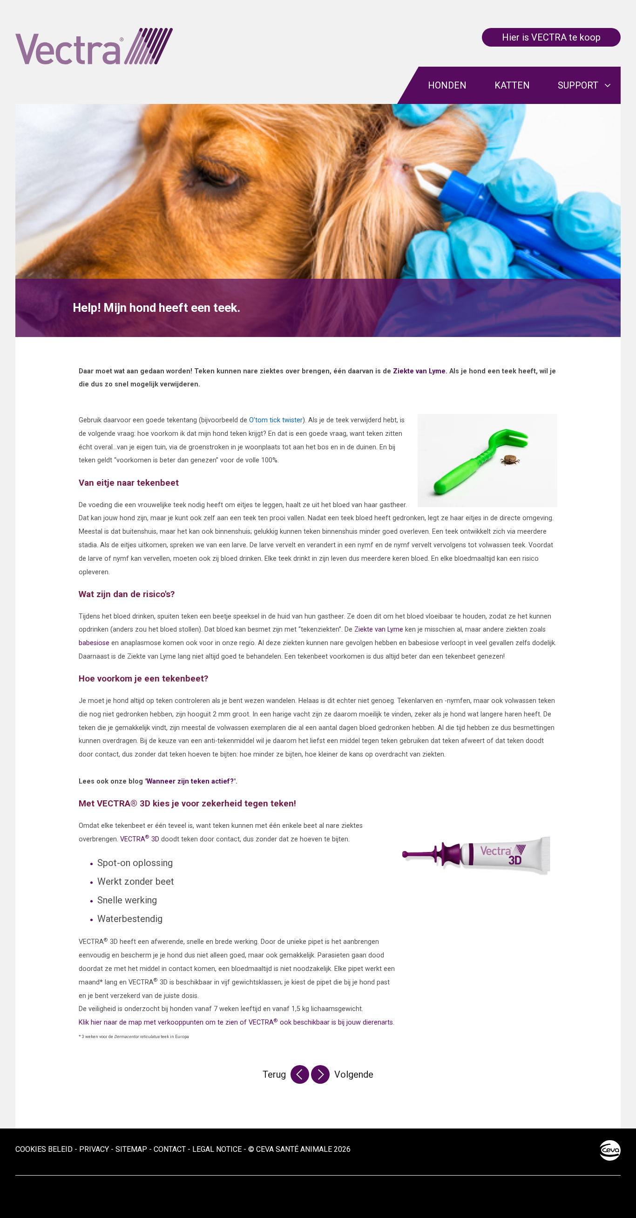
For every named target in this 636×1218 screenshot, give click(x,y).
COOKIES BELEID (44, 1149)
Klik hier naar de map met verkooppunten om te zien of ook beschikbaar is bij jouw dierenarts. (236, 1022)
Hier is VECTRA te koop (551, 37)
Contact (170, 1149)
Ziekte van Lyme (419, 371)
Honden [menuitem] (447, 85)
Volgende (353, 1074)
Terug (274, 1074)
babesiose (94, 643)
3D (139, 839)
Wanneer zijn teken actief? (190, 781)
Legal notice (217, 1149)
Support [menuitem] (578, 85)
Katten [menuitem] (512, 85)
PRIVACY (94, 1149)
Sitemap (131, 1149)
